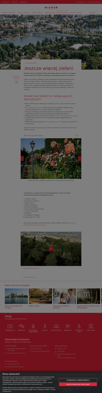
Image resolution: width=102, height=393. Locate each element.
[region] (51, 382)
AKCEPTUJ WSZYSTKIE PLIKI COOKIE (78, 384)
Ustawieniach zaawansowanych (78, 380)
